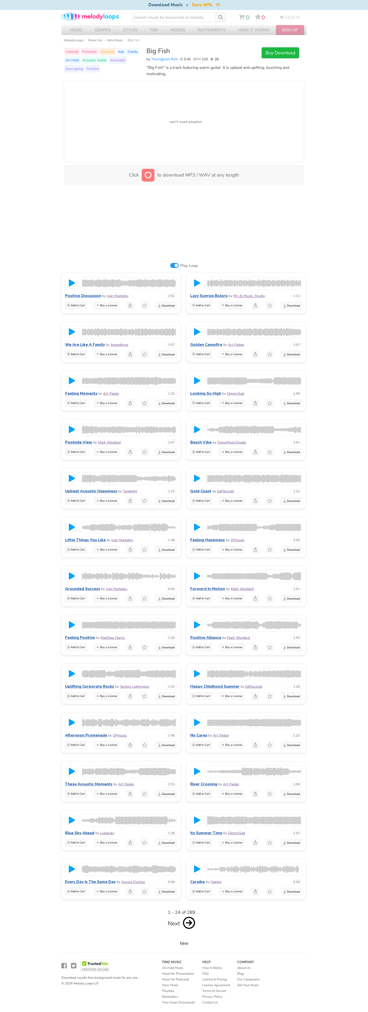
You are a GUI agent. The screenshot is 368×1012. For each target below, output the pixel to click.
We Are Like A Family (85, 344)
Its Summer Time (206, 832)
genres (103, 30)
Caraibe (197, 881)
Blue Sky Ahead (79, 832)
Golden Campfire (206, 344)
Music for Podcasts (175, 979)
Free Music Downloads (178, 1002)
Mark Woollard (109, 442)
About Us (243, 968)
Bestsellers (170, 996)
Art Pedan (236, 344)
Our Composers (248, 979)
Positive (93, 68)
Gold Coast (200, 491)
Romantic (89, 51)
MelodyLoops (73, 40)
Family (133, 51)
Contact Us (210, 1002)
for (154, 30)
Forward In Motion (207, 588)
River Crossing (203, 784)
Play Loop (189, 265)
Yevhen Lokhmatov (134, 686)
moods (177, 30)
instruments (212, 30)
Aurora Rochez (133, 882)
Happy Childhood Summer (215, 686)
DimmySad (235, 393)
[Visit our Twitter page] (73, 965)
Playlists (168, 991)
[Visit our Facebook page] (64, 965)
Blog (240, 973)
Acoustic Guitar (94, 60)
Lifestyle (72, 51)
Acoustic (107, 51)
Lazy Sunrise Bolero (209, 295)
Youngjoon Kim (164, 59)
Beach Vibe (201, 442)
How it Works (254, 30)
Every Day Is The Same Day (90, 881)
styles (130, 30)
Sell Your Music (248, 985)
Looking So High (205, 393)
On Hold (72, 60)
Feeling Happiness (207, 539)
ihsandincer (119, 344)
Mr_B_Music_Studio (249, 296)
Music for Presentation (178, 973)
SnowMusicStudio (231, 442)
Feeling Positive (80, 637)
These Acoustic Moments (88, 784)
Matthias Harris (113, 637)
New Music (170, 985)
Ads (121, 51)
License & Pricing (214, 979)
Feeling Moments (81, 393)
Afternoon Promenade (86, 735)
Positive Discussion (83, 295)
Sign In (293, 17)
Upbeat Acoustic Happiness (91, 491)
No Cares (198, 735)
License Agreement (216, 985)
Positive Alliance (205, 637)
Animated (117, 60)
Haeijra (216, 882)
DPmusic (238, 540)
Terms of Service (214, 991)
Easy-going (74, 68)
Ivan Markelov (117, 296)
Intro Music (115, 40)
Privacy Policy (212, 996)
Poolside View (78, 442)
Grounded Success (82, 588)
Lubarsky (107, 833)
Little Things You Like (85, 539)
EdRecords (225, 491)
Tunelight (130, 491)
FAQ (205, 973)
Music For (95, 40)
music (76, 30)
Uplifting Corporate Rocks (89, 686)
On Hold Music (172, 968)
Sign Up (290, 30)
